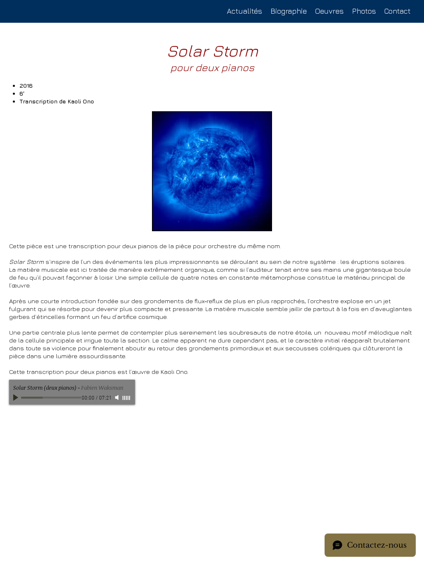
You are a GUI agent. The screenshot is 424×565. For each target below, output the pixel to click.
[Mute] (117, 397)
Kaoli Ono (80, 101)
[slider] (127, 398)
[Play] (16, 397)
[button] (329, 11)
